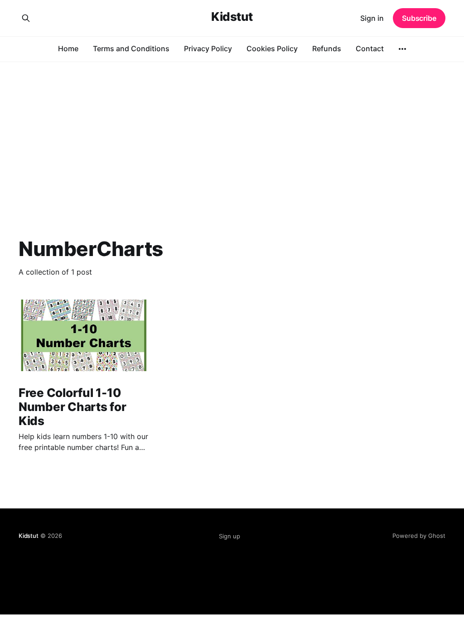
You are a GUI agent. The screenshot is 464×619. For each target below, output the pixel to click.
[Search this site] (26, 18)
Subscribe (419, 18)
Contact (370, 48)
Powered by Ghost (418, 535)
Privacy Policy (208, 48)
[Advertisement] (232, 129)
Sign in (372, 18)
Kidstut (231, 17)
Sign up (229, 536)
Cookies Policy (272, 48)
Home (68, 48)
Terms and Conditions (131, 48)
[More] (402, 49)
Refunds (326, 48)
